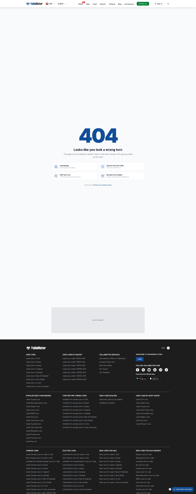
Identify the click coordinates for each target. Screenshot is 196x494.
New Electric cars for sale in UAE (76, 458)
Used (95, 4)
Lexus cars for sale (143, 472)
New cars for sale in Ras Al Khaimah (113, 472)
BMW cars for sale (143, 479)
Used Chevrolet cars (34, 427)
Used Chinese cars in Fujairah (37, 472)
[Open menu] (168, 4)
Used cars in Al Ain (33, 383)
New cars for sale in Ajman (110, 461)
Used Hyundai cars (33, 424)
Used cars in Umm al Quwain (37, 386)
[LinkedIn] (154, 369)
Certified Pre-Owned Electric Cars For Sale (79, 461)
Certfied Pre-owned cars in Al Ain (76, 424)
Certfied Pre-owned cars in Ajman (76, 406)
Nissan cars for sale (144, 454)
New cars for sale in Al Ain (109, 479)
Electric (103, 4)
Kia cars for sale (142, 465)
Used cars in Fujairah (34, 369)
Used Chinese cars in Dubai (37, 465)
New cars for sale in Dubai (109, 458)
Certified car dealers (107, 403)
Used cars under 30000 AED (74, 358)
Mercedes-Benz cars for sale (147, 475)
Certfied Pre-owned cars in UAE (75, 399)
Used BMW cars (32, 413)
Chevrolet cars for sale (145, 486)
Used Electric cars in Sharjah (74, 475)
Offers (81, 3)
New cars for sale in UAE (109, 454)
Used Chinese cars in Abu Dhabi (38, 482)
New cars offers (105, 365)
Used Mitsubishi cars (34, 431)
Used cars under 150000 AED (74, 376)
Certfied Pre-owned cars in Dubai (76, 403)
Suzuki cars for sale (144, 489)
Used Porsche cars (33, 438)
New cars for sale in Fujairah (110, 465)
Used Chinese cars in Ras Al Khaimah (40, 479)
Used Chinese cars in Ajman (37, 468)
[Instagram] (160, 369)
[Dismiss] (170, 489)
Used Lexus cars (32, 410)
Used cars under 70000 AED (74, 365)
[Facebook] (137, 369)
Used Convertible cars (144, 413)
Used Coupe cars (142, 406)
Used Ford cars (32, 417)
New (88, 4)
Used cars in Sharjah (34, 372)
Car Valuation (104, 372)
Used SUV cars (142, 399)
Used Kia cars (31, 441)
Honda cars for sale (144, 468)
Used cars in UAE (33, 358)
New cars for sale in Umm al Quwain (113, 482)
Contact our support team (102, 185)
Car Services (129, 4)
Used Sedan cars (142, 403)
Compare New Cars (107, 362)
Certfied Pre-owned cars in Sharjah (76, 413)
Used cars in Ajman (33, 365)
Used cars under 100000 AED (74, 369)
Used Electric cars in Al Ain (73, 486)
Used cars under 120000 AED (74, 372)
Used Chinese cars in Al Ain (37, 486)
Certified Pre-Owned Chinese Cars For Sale (43, 461)
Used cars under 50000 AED (74, 362)
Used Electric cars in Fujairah (74, 472)
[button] (62, 4)
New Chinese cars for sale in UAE (39, 458)
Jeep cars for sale (143, 493)
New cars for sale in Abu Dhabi (111, 475)
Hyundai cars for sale (144, 461)
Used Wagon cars (143, 417)
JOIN (139, 359)
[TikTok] (166, 369)
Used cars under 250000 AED (74, 379)
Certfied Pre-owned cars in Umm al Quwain (80, 427)
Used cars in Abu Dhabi (35, 379)
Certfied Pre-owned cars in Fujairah (76, 410)
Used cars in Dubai (33, 362)
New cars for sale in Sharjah (110, 468)
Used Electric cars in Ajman (73, 468)
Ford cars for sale (143, 482)
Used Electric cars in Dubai (73, 465)
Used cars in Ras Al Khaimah (37, 376)
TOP (163, 348)
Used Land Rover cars (35, 420)
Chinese (112, 4)
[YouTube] (149, 369)
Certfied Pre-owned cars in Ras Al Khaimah (80, 417)
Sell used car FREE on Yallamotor (112, 358)
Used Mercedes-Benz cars (36, 403)
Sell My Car (143, 4)
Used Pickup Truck (143, 424)
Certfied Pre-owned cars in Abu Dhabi (78, 420)
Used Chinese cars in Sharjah (37, 475)
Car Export (103, 369)
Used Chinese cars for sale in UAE (39, 454)
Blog (119, 4)
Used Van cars (141, 420)
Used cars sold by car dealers (111, 399)
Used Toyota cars (33, 399)
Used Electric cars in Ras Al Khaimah (77, 479)
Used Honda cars (33, 434)
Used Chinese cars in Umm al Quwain (40, 489)
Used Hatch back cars (144, 410)
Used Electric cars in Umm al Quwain (77, 489)
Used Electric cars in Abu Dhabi (75, 482)
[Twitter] (143, 369)
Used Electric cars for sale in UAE (76, 454)
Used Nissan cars (33, 406)
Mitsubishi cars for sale (145, 458)
